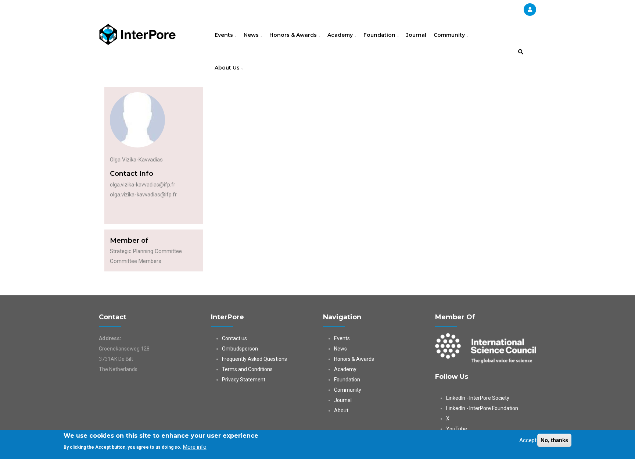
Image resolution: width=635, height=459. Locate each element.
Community (450, 35)
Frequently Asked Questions (254, 359)
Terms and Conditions (247, 369)
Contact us (234, 338)
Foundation (380, 35)
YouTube (456, 429)
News (252, 35)
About (341, 410)
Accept (528, 440)
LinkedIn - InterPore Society (477, 398)
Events (224, 35)
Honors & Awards (293, 35)
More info (195, 446)
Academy (340, 35)
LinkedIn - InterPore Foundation (482, 408)
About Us (228, 67)
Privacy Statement (243, 379)
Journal (416, 35)
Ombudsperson (240, 349)
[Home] (137, 33)
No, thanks (554, 440)
